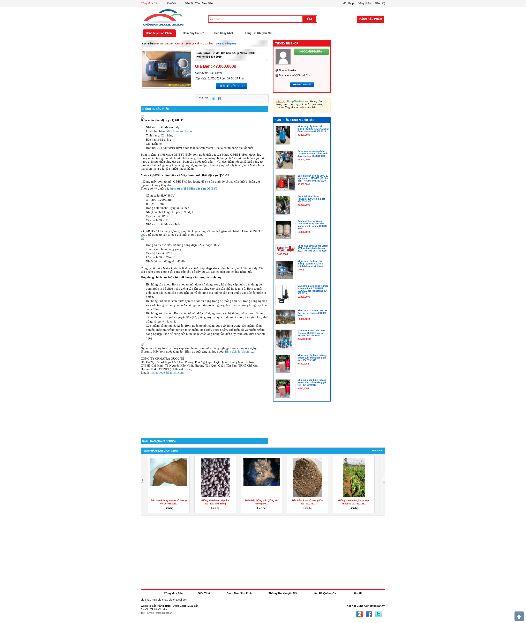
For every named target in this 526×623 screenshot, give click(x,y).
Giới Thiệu (204, 593)
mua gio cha (159, 599)
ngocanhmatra (287, 70)
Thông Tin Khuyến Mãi (257, 33)
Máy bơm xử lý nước (179, 131)
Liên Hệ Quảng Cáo (325, 593)
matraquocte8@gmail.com (167, 372)
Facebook (369, 614)
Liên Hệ (357, 593)
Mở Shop (348, 3)
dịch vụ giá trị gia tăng (199, 43)
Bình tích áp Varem (237, 351)
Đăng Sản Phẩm (370, 19)
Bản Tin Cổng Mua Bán (199, 3)
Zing (219, 98)
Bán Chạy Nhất (223, 33)
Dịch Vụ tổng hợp (226, 43)
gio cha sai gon (178, 599)
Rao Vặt (171, 3)
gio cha (145, 599)
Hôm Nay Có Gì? (193, 33)
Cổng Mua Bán (149, 3)
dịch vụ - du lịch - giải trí (168, 43)
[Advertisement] (204, 403)
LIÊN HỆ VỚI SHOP (232, 86)
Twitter (213, 98)
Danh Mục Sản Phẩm (159, 33)
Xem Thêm (377, 450)
